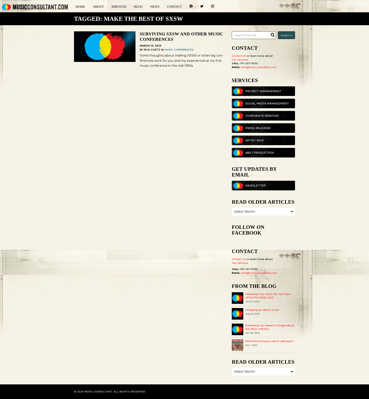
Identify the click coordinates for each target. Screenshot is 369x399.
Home (80, 6)
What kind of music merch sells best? (269, 341)
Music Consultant (35, 7)
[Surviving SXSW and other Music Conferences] (104, 61)
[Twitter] (198, 6)
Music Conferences (179, 49)
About (98, 6)
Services (118, 6)
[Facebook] (187, 6)
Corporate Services (262, 115)
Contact (174, 6)
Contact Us (239, 55)
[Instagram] (208, 6)
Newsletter (255, 185)
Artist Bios (254, 140)
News (154, 6)
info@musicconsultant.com (259, 67)
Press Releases (258, 128)
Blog (138, 6)
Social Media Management (267, 103)
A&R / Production (259, 152)
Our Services (240, 59)
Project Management (263, 91)
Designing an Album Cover (262, 309)
